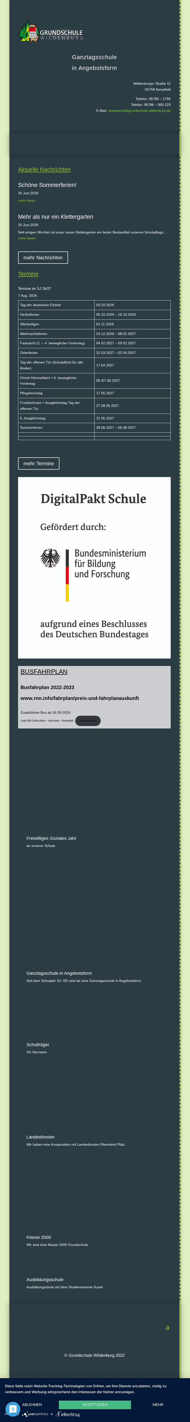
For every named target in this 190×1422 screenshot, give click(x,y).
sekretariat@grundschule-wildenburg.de (139, 111)
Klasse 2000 (38, 1237)
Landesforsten (40, 1137)
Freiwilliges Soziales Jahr (51, 838)
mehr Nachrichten (43, 257)
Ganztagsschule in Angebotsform (59, 973)
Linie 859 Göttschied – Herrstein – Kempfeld (47, 720)
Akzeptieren (94, 1404)
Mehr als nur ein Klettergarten (55, 217)
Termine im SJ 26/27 (34, 288)
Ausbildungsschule (45, 1279)
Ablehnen (32, 1404)
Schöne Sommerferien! (47, 185)
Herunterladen (87, 720)
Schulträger (37, 1044)
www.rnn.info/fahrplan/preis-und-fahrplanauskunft (80, 698)
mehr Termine (39, 463)
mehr (158, 1404)
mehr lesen (27, 200)
